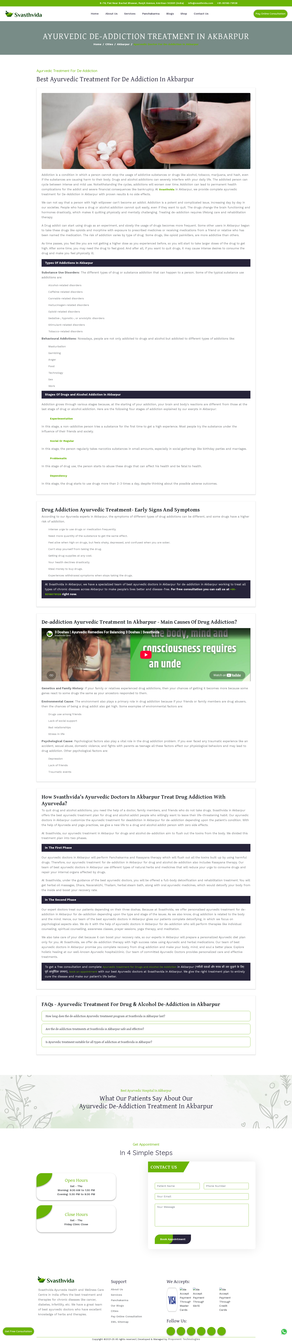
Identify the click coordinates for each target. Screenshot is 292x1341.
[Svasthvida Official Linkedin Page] (34, 3)
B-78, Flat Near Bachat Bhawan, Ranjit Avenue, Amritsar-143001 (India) (142, 3)
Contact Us (201, 13)
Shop (183, 13)
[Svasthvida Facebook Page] (171, 1331)
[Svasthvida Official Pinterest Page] (28, 3)
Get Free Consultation (18, 1331)
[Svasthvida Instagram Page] (181, 1331)
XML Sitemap (120, 1321)
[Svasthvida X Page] (191, 1331)
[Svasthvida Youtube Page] (41, 3)
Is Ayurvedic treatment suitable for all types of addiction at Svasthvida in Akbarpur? (99, 1042)
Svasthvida (166, 189)
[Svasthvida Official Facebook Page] (8, 3)
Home (95, 13)
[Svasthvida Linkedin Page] (211, 1331)
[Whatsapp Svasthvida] (284, 1331)
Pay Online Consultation (270, 13)
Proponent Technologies (184, 1339)
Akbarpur (123, 44)
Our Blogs (117, 1305)
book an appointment (83, 971)
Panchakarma (151, 13)
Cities (109, 44)
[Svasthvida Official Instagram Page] (15, 3)
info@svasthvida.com (200, 3)
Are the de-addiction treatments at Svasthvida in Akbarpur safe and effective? (95, 1029)
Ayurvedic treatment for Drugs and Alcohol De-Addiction (139, 966)
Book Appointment (173, 1239)
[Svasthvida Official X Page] (21, 3)
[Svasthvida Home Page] (23, 13)
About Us (111, 13)
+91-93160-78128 (227, 3)
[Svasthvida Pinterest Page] (201, 1331)
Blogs (170, 13)
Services (129, 13)
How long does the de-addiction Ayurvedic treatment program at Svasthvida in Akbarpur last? (105, 1016)
